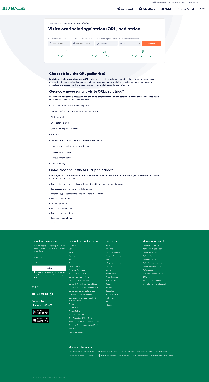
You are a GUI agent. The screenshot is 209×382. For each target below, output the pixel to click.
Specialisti (110, 291)
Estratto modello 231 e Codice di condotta (85, 321)
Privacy (72, 304)
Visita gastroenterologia (152, 266)
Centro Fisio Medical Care (79, 277)
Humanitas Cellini (93, 355)
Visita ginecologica (150, 252)
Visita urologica (149, 270)
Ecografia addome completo (154, 273)
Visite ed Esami (149, 9)
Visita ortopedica (149, 259)
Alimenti (109, 245)
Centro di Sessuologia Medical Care (83, 284)
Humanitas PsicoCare (77, 273)
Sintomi (109, 287)
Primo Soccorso (112, 277)
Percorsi (72, 256)
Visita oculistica (149, 256)
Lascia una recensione (77, 332)
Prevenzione (111, 273)
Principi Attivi (111, 280)
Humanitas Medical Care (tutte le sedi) (82, 351)
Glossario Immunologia (114, 256)
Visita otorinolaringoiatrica (153, 263)
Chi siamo (72, 245)
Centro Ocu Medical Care (79, 280)
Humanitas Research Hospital (107, 351)
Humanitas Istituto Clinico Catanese (162, 355)
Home (50, 23)
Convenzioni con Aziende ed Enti (82, 291)
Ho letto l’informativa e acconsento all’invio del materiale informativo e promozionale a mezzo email (49, 275)
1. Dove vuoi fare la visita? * (59, 38)
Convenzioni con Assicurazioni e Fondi (84, 287)
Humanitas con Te (194, 2)
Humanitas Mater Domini (145, 351)
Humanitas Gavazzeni (77, 355)
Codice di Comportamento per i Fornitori (84, 325)
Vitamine (109, 305)
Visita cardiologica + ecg (152, 249)
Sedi (70, 249)
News (202, 9)
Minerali (109, 270)
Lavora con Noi (75, 266)
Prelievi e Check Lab (77, 270)
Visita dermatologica (151, 245)
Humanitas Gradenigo (108, 355)
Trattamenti (110, 298)
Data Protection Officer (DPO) (80, 318)
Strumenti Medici (112, 294)
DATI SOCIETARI (61, 377)
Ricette (108, 284)
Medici (168, 9)
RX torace (146, 277)
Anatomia (109, 249)
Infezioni (109, 259)
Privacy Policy (74, 311)
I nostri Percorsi (187, 9)
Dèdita (71, 335)
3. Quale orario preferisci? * (106, 39)
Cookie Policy (74, 307)
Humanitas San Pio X (127, 351)
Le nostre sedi (127, 9)
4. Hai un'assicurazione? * (129, 39)
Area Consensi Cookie (77, 314)
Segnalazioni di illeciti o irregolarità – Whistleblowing (83, 299)
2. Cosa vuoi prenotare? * (82, 38)
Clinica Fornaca (124, 355)
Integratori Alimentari (114, 263)
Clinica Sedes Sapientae (140, 355)
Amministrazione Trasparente (80, 294)
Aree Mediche (74, 263)
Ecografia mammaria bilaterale (155, 284)
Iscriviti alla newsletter (159, 2)
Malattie (109, 266)
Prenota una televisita (177, 2)
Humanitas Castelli (162, 351)
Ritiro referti (73, 328)
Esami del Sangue (113, 252)
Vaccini (108, 301)
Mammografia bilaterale (152, 280)
